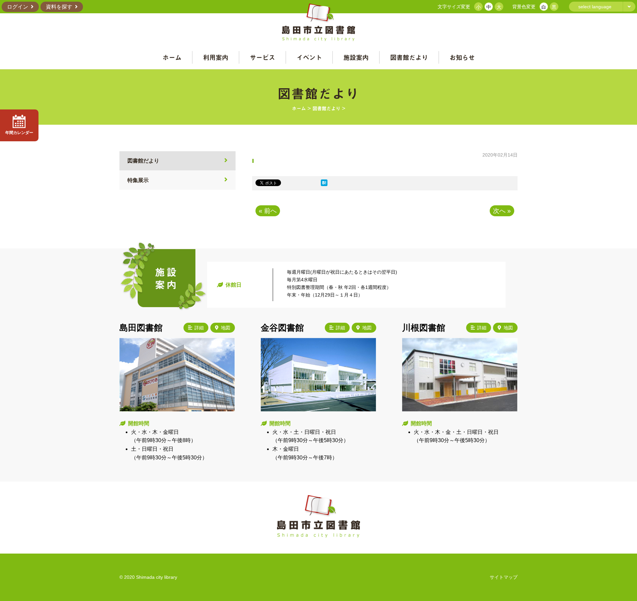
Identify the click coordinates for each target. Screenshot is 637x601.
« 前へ (268, 210)
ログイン (17, 7)
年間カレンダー (19, 132)
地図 (225, 327)
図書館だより (409, 57)
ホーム (172, 57)
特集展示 (138, 180)
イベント (309, 57)
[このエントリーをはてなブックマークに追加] (324, 184)
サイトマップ (504, 577)
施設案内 (356, 57)
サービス (262, 57)
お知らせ (462, 57)
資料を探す (59, 7)
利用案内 (215, 57)
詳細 (199, 327)
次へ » (502, 210)
